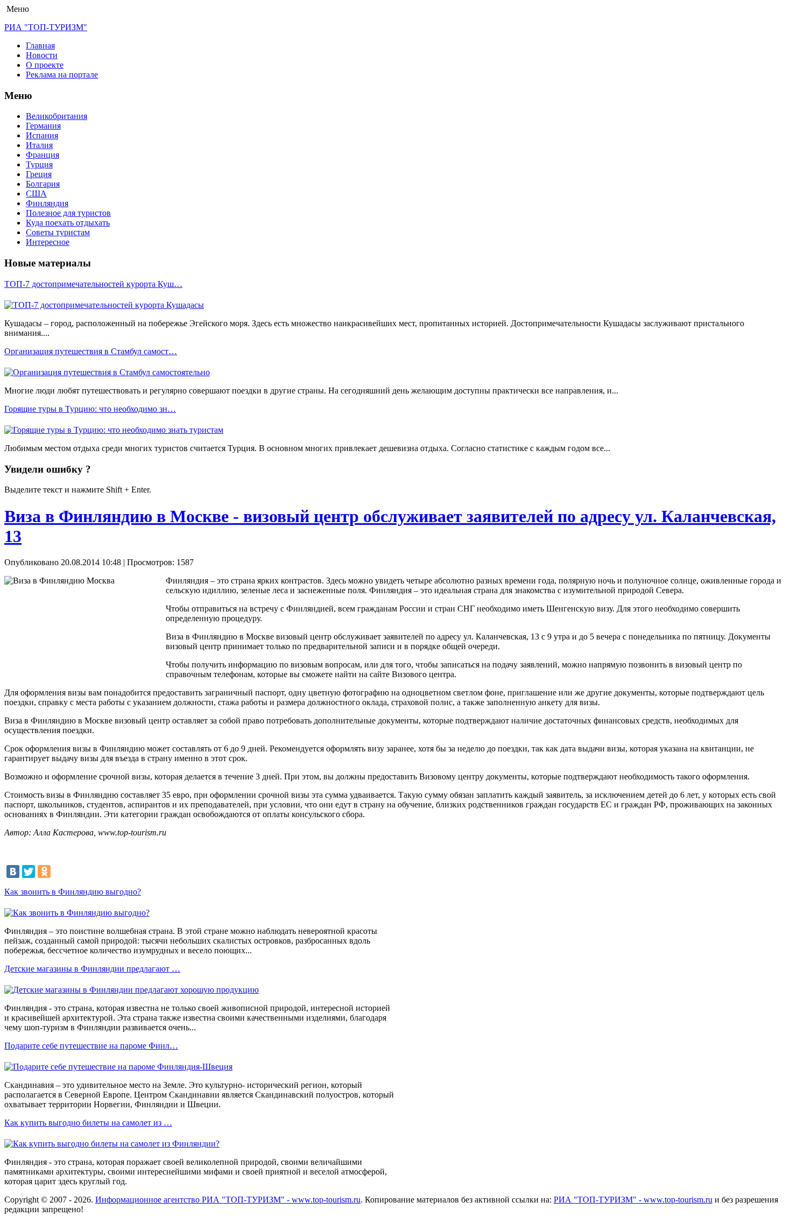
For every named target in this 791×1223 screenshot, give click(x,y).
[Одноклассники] (44, 871)
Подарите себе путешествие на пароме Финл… (91, 1045)
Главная (40, 45)
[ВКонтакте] (12, 871)
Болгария (43, 183)
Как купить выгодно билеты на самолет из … (88, 1122)
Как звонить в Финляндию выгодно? (72, 891)
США (36, 193)
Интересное (47, 242)
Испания (42, 135)
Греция (39, 174)
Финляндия (47, 203)
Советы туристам (58, 232)
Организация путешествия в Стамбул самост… (90, 351)
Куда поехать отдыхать (68, 222)
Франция (42, 154)
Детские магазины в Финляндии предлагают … (92, 968)
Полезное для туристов (68, 212)
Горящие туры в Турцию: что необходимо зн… (90, 408)
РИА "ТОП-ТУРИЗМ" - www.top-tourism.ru (633, 1199)
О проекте (44, 64)
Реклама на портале (62, 74)
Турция (39, 164)
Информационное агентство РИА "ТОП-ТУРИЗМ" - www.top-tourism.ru (228, 1199)
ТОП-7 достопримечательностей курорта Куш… (93, 284)
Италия (39, 145)
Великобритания (56, 116)
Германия (43, 125)
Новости (42, 55)
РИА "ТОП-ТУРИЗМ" (45, 27)
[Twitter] (28, 871)
